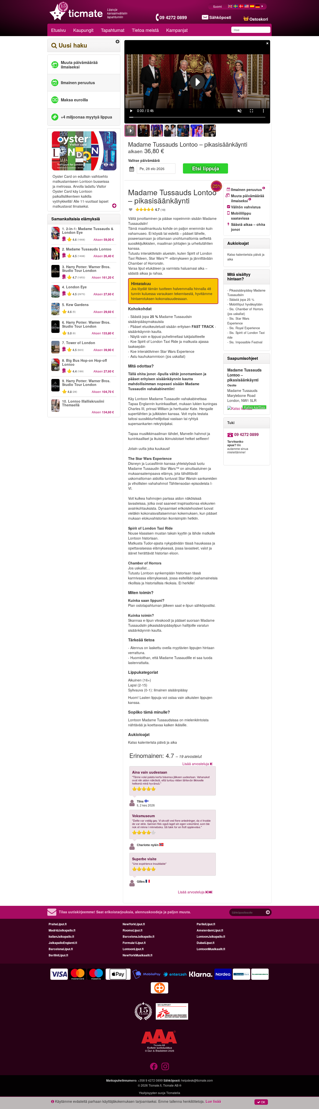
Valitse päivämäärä (144, 160)
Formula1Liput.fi (134, 942)
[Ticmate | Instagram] (165, 1066)
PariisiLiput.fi (206, 924)
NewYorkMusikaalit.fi (137, 955)
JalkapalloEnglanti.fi (63, 942)
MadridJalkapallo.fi (62, 930)
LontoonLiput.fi (133, 949)
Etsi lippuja (205, 168)
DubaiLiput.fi (205, 942)
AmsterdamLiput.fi (210, 930)
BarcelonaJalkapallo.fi (138, 936)
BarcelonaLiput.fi (61, 949)
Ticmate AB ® (172, 1085)
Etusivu (58, 30)
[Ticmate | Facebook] (154, 1066)
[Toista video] (197, 81)
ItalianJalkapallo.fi (61, 936)
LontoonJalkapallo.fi (211, 936)
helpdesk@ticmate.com (197, 1080)
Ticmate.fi (155, 1085)
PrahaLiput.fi (58, 924)
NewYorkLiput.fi (134, 924)
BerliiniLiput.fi (58, 955)
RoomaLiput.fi (132, 930)
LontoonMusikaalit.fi (211, 949)
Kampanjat (177, 30)
